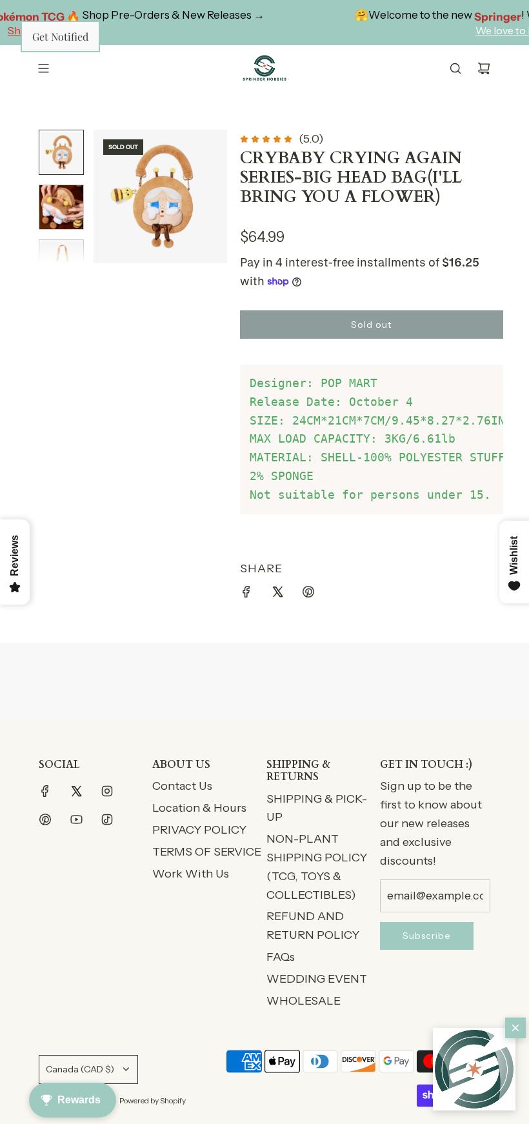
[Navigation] (43, 68)
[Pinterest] (45, 819)
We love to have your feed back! (451, 30)
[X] (76, 791)
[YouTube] (76, 819)
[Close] (515, 1028)
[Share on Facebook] (246, 594)
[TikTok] (107, 819)
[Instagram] (107, 791)
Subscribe (427, 935)
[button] (474, 1069)
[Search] (455, 68)
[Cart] (484, 68)
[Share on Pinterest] (308, 594)
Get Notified (60, 36)
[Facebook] (45, 791)
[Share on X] (277, 594)
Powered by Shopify (152, 1100)
